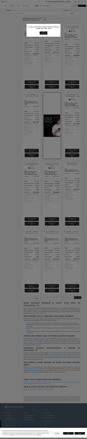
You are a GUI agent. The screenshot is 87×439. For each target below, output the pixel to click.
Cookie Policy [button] (11, 434)
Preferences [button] (39, 434)
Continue (43, 33)
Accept (79, 433)
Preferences (57, 433)
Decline (68, 433)
